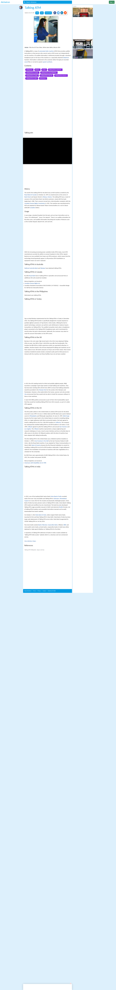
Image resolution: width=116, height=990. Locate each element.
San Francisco (63, 427)
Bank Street (27, 197)
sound (26, 62)
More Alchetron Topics (30, 541)
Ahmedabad (63, 498)
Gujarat (26, 501)
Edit (37, 13)
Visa (25, 394)
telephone (66, 57)
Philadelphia (33, 416)
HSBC (64, 525)
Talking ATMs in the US (60, 75)
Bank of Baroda (42, 525)
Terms (34, 756)
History (37, 69)
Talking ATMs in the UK (46, 75)
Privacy (39, 756)
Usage (44, 69)
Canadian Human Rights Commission (34, 203)
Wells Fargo (66, 416)
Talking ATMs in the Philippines (48, 72)
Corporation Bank (52, 525)
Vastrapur (56, 498)
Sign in (112, 2)
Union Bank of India (56, 496)
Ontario (50, 197)
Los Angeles (27, 429)
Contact (44, 756)
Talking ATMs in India (32, 78)
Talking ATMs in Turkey (32, 75)
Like (42, 13)
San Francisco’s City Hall (41, 441)
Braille (61, 507)
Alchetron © (52, 756)
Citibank (30, 427)
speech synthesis (47, 62)
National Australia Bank (31, 268)
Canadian (32, 207)
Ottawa (45, 197)
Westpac (42, 268)
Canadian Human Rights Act (32, 283)
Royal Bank (32, 275)
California (58, 422)
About (27, 756)
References (43, 78)
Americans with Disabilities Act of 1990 (35, 463)
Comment (48, 13)
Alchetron (5, 2)
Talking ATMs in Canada (32, 72)
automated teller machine (46, 51)
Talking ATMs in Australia (55, 69)
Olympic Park (42, 390)
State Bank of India (41, 515)
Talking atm (29, 69)
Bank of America (36, 445)
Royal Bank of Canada (30, 195)
